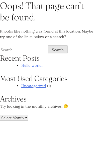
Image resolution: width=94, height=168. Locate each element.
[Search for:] (24, 49)
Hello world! (32, 65)
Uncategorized (33, 85)
